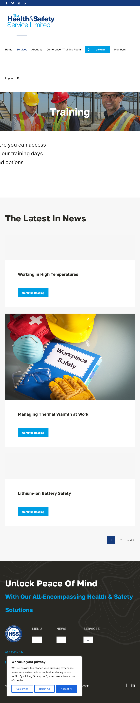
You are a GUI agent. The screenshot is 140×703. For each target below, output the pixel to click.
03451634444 (14, 652)
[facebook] (126, 685)
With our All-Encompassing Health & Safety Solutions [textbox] (69, 603)
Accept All (66, 688)
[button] (18, 78)
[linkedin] (133, 685)
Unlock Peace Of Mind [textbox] (51, 583)
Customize (22, 688)
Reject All (44, 688)
